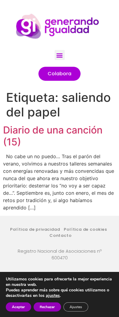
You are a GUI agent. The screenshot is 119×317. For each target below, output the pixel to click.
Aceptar (18, 307)
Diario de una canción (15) (53, 136)
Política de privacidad (35, 229)
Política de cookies (85, 229)
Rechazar (47, 307)
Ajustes (76, 307)
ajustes (53, 295)
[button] (60, 55)
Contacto (60, 235)
